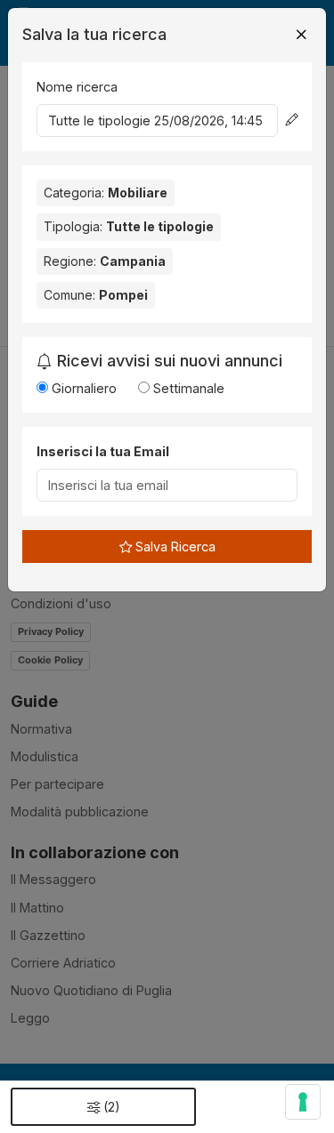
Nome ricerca (77, 86)
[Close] (301, 34)
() (111, 1106)
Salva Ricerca (174, 546)
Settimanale (187, 388)
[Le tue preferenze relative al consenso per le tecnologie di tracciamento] (303, 1102)
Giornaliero (82, 388)
